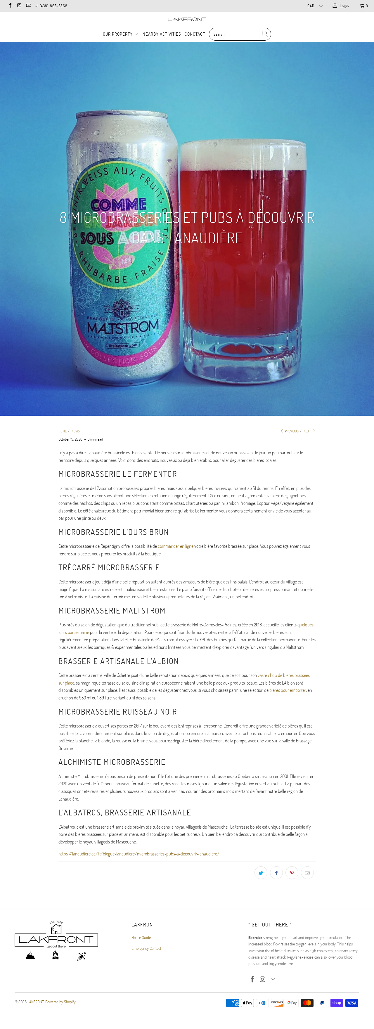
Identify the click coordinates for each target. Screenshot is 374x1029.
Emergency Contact (146, 948)
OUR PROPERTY (118, 34)
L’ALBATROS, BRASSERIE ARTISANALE (124, 812)
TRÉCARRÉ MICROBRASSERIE (109, 567)
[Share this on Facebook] (276, 872)
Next (307, 431)
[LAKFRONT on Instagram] (19, 5)
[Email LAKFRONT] (28, 5)
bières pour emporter (287, 690)
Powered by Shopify (60, 1001)
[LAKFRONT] (187, 19)
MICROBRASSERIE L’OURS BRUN (113, 532)
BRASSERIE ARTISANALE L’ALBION (118, 661)
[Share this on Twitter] (260, 872)
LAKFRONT (35, 1001)
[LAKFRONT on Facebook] (10, 5)
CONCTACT (195, 34)
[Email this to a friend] (307, 872)
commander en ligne (175, 546)
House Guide (141, 937)
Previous (291, 431)
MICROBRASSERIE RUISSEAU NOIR (117, 711)
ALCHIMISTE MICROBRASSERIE (112, 762)
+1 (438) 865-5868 (51, 5)
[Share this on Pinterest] (291, 872)
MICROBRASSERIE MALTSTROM (112, 610)
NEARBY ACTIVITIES (162, 34)
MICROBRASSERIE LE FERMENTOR (117, 474)
